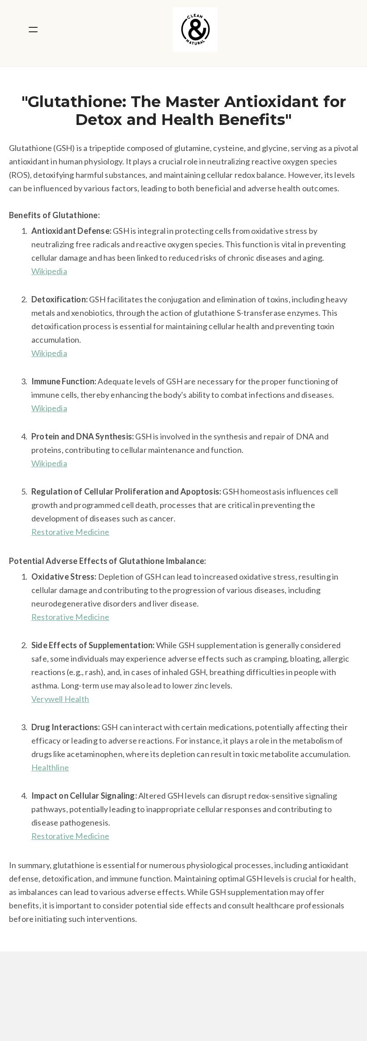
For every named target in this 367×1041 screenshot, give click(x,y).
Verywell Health (60, 699)
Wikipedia (49, 271)
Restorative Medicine (70, 532)
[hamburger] (33, 29)
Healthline (50, 767)
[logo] (195, 29)
